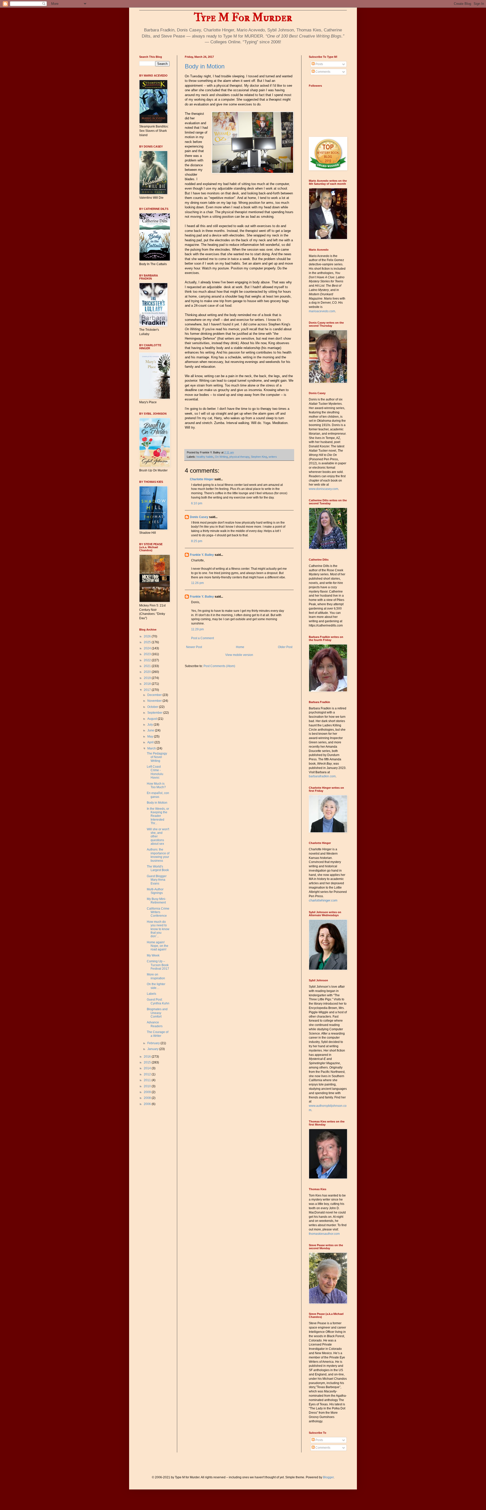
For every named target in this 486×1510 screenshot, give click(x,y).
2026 (148, 636)
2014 (148, 1068)
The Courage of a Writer (157, 1033)
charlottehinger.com (323, 900)
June (151, 730)
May (150, 736)
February (153, 1043)
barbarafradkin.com (322, 776)
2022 (148, 660)
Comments (322, 71)
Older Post (285, 647)
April (150, 742)
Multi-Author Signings (155, 891)
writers (273, 456)
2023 (148, 654)
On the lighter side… (156, 985)
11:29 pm (197, 629)
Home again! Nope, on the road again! (157, 946)
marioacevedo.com (322, 311)
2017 (148, 690)
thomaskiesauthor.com (324, 1234)
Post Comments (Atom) (219, 666)
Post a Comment (202, 638)
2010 (148, 1086)
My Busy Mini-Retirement (156, 900)
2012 (148, 1074)
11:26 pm (197, 583)
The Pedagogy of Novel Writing (157, 757)
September (155, 712)
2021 (148, 666)
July (150, 724)
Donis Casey (199, 517)
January (153, 1049)
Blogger (328, 1477)
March (152, 748)
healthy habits (204, 456)
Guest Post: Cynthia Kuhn (158, 1001)
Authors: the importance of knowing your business (158, 855)
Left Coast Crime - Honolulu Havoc (155, 772)
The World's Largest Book (158, 868)
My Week (153, 955)
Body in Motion (205, 66)
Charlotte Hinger (202, 479)
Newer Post (194, 647)
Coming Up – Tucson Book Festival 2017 (158, 965)
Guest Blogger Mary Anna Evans (157, 879)
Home (240, 647)
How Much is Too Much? (156, 785)
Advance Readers (155, 1024)
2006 (148, 1104)
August (152, 719)
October (153, 707)
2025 (148, 642)
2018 (148, 684)
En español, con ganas (158, 794)
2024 (148, 648)
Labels (151, 994)
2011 (148, 1080)
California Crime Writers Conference (158, 912)
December (155, 695)
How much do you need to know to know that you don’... (158, 929)
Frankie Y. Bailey (202, 555)
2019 (148, 678)
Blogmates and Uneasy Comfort (157, 1012)
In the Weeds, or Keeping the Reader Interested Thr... (158, 816)
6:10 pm (196, 503)
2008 (148, 1098)
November (155, 701)
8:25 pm (196, 541)
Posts (319, 64)
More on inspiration (156, 976)
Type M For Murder (243, 17)
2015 (148, 1062)
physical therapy (239, 456)
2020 (148, 672)
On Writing (221, 456)
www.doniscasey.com (323, 489)
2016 (148, 1056)
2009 (148, 1092)
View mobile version (239, 655)
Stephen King (259, 456)
